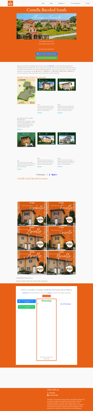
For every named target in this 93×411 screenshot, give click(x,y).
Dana (59, 105)
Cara (38, 105)
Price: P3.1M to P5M (34, 281)
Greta (59, 158)
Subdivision (44, 281)
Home (43, 3)
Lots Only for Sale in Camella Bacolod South (25, 119)
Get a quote (46, 296)
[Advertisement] (46, 377)
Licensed (24, 293)
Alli (18, 161)
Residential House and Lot (25, 278)
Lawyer (49, 293)
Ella (38, 158)
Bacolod (52, 66)
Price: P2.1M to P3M (23, 281)
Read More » (19, 129)
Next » (54, 175)
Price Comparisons (75, 3)
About (51, 3)
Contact (88, 3)
